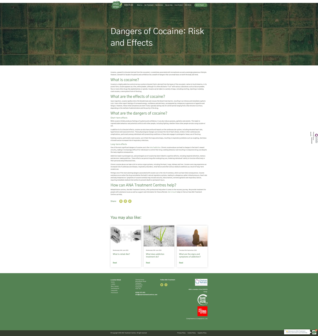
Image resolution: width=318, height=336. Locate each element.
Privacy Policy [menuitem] (181, 333)
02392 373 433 (128, 5)
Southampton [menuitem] (115, 288)
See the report (311, 140)
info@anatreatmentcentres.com (146, 294)
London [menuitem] (113, 284)
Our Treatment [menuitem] (148, 5)
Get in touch (172, 192)
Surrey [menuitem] (113, 282)
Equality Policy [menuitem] (202, 333)
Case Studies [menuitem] (179, 5)
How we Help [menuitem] (168, 5)
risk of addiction (154, 147)
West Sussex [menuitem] (115, 286)
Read (115, 263)
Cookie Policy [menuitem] (192, 333)
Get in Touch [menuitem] (200, 5)
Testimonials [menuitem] (159, 5)
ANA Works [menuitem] (188, 5)
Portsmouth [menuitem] (114, 292)
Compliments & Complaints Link (196, 318)
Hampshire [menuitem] (114, 290)
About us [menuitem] (139, 5)
